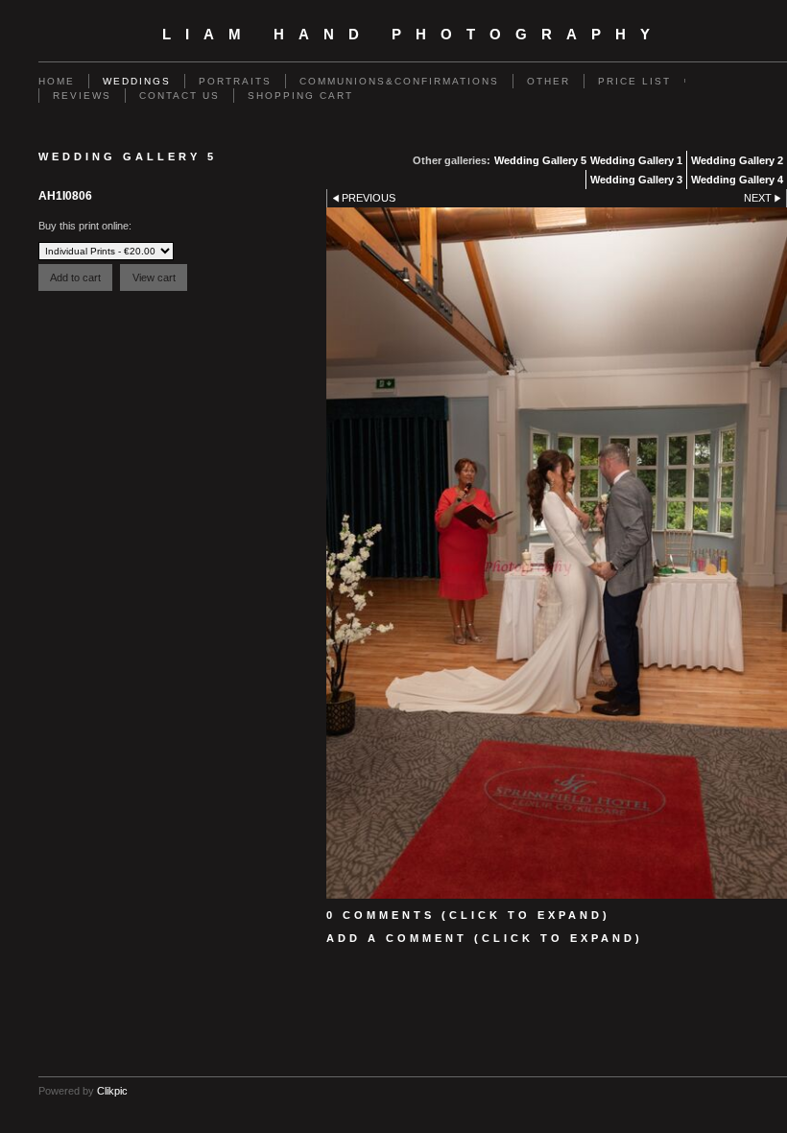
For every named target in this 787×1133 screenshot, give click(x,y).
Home (56, 81)
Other (548, 81)
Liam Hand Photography (413, 34)
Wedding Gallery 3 (636, 179)
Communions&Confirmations (399, 81)
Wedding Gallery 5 (540, 160)
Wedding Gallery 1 (636, 160)
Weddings (137, 81)
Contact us (179, 95)
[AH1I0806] (556, 553)
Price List (634, 81)
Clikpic (112, 1091)
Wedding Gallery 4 (737, 179)
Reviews (82, 95)
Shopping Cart (300, 95)
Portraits (235, 81)
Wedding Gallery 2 (737, 160)
